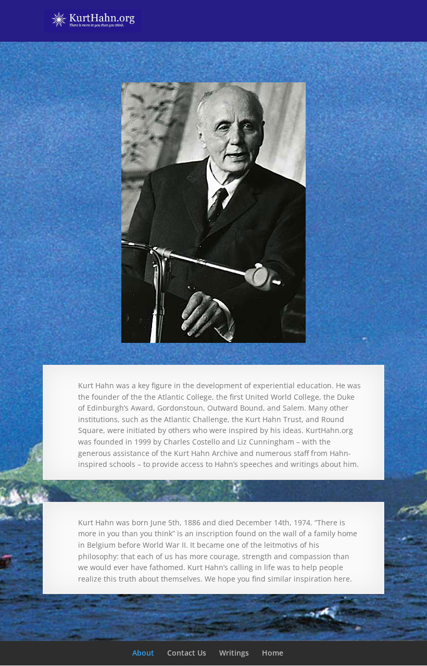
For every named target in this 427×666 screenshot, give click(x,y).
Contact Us (186, 653)
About (143, 653)
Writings (234, 653)
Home (272, 653)
